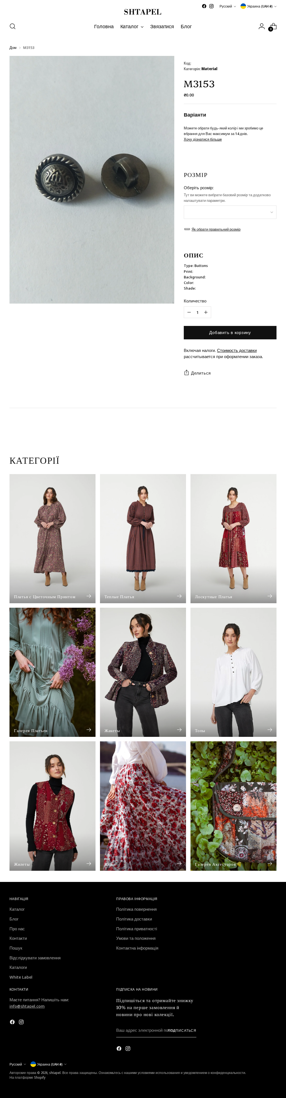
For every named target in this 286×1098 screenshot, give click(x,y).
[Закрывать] (213, 478)
